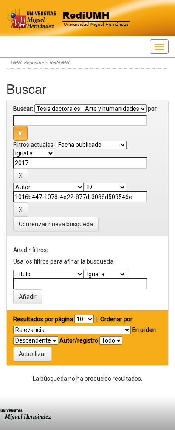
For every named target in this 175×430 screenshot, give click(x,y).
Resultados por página (43, 319)
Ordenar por (116, 319)
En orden (144, 329)
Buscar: (23, 108)
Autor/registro (78, 340)
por (152, 108)
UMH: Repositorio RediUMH (40, 62)
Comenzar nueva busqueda (56, 224)
